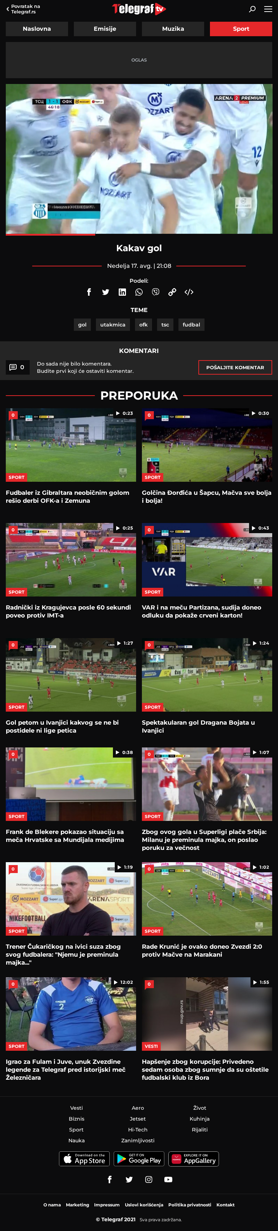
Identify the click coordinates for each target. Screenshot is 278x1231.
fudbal (191, 324)
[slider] (139, 235)
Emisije (105, 28)
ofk (143, 324)
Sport (241, 28)
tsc (165, 324)
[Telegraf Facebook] (109, 1179)
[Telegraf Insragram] (149, 1179)
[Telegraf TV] (168, 1179)
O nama (52, 1204)
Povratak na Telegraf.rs (25, 8)
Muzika (173, 28)
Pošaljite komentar (235, 367)
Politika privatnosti (189, 1204)
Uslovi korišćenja (144, 1204)
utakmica (113, 324)
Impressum (107, 1204)
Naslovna (37, 28)
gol (82, 324)
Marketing (77, 1204)
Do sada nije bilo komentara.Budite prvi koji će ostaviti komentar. (85, 367)
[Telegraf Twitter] (129, 1179)
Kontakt (225, 1204)
